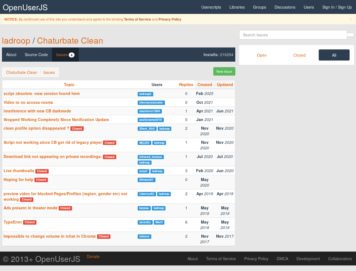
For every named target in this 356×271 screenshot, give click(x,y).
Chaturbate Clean (70, 40)
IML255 (144, 142)
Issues (64, 54)
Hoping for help (18, 179)
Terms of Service (137, 19)
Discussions (285, 7)
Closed (299, 55)
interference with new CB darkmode (37, 111)
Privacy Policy (170, 19)
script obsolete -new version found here (42, 93)
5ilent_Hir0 (147, 128)
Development (308, 258)
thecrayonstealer (151, 102)
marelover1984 (149, 111)
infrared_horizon (150, 157)
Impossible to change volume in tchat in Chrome (50, 236)
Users (309, 7)
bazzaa (144, 208)
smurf (143, 171)
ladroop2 (145, 94)
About (11, 54)
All (334, 55)
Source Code (36, 54)
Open (262, 55)
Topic (69, 84)
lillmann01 (146, 179)
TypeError (13, 222)
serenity (145, 222)
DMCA (282, 258)
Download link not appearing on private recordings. (53, 156)
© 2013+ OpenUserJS (41, 258)
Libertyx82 (146, 194)
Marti (159, 222)
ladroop (16, 40)
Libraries (237, 7)
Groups (259, 7)
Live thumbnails (19, 170)
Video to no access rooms (28, 102)
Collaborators (340, 258)
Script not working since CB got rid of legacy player (53, 142)
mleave (144, 236)
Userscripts (211, 7)
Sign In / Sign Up (337, 7)
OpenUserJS (25, 6)
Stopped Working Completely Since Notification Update (56, 119)
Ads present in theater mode (31, 207)
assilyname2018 (150, 119)
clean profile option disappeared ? (36, 128)
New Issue (224, 71)
